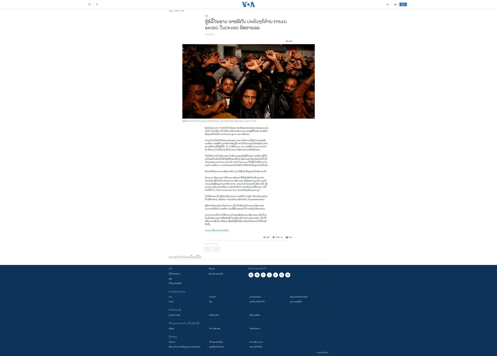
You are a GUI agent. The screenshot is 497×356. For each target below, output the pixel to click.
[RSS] (275, 274)
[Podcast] (281, 274)
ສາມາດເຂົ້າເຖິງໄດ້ (256, 347)
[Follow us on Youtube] (257, 274)
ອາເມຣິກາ (212, 297)
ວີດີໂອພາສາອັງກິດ (175, 283)
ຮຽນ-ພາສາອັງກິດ (296, 301)
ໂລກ (207, 16)
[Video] (395, 4)
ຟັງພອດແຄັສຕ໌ (255, 315)
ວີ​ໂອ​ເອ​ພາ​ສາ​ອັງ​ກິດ (216, 342)
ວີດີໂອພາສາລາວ (175, 273)
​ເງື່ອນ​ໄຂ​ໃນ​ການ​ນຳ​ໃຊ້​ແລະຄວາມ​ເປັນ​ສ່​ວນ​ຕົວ (185, 347)
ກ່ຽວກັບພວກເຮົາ (174, 315)
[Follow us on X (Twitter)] (269, 274)
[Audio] (388, 4)
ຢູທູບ (170, 278)
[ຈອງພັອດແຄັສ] (287, 274)
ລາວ (170, 297)
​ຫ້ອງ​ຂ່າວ (172, 342)
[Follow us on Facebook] (250, 274)
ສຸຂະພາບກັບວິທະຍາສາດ (299, 297)
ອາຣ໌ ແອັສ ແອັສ (214, 328)
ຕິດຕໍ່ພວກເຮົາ (214, 315)
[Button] (289, 41)
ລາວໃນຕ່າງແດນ (255, 297)
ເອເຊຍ (171, 301)
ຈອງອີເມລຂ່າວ (255, 328)
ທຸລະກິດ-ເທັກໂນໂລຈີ (257, 301)
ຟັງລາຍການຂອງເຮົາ (216, 273)
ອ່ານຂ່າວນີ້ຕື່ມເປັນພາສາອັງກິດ (217, 230)
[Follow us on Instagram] (263, 274)
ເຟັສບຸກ (171, 328)
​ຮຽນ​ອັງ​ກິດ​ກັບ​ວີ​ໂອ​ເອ (216, 347)
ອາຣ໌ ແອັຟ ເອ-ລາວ (256, 342)
